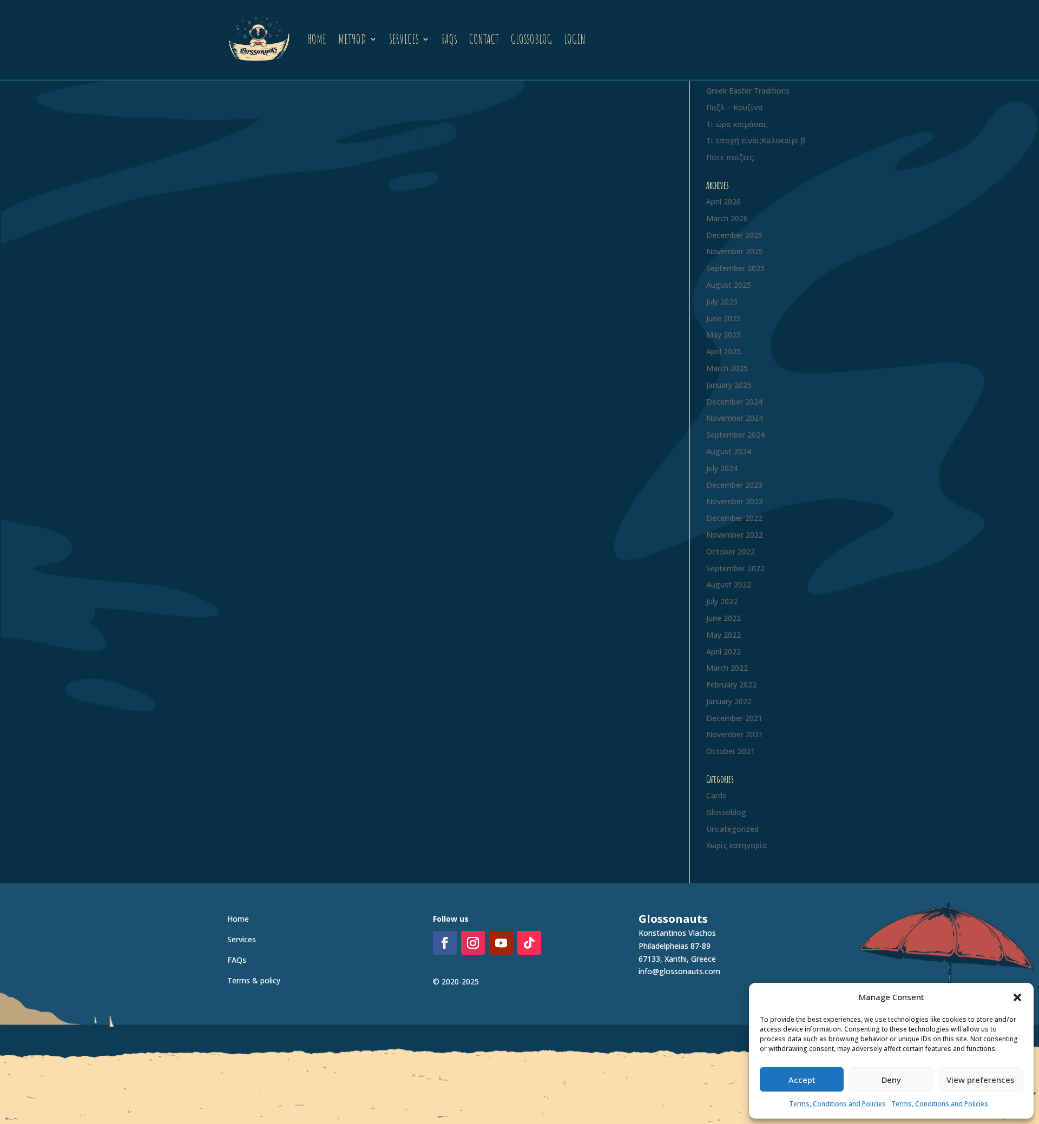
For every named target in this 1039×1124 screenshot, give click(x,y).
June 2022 (723, 618)
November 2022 (734, 535)
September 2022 (735, 568)
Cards (716, 795)
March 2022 (727, 668)
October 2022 (730, 551)
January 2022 (729, 701)
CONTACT (484, 39)
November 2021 (734, 734)
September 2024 (735, 434)
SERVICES (404, 39)
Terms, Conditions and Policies (837, 1103)
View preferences (980, 1079)
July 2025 (722, 301)
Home (238, 919)
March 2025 (727, 368)
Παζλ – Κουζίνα (734, 107)
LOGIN (575, 39)
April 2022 (723, 651)
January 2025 (729, 385)
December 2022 (734, 518)
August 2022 (728, 584)
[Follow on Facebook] (445, 943)
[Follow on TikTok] (529, 943)
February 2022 (731, 684)
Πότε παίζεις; (730, 157)
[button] (1017, 997)
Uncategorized (732, 829)
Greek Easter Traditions (748, 90)
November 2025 (734, 251)
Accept (802, 1079)
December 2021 (734, 718)
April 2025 (723, 351)
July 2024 (722, 468)
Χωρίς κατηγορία (736, 845)
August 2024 (728, 451)
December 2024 (734, 401)
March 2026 (727, 218)
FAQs (449, 39)
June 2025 (723, 318)
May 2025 (723, 334)
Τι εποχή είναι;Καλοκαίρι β (756, 140)
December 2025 (734, 235)
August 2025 (728, 285)
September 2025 (735, 268)
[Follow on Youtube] (501, 943)
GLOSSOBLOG (531, 39)
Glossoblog (726, 812)
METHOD (352, 39)
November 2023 (734, 501)
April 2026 (723, 201)
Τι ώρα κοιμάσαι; (737, 124)
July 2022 (722, 601)
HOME (316, 39)
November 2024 (734, 418)
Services (241, 939)
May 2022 (723, 635)
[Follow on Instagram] (473, 943)
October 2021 (730, 751)
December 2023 (734, 485)
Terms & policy (253, 980)
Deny (891, 1079)
